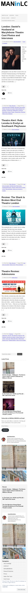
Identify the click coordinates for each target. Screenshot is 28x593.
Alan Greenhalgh (17, 41)
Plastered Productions (8, 20)
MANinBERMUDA (8, 568)
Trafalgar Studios (12, 340)
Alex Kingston (15, 335)
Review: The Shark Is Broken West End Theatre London (13, 200)
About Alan (5, 15)
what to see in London (21, 340)
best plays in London (10, 108)
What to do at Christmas (7, 113)
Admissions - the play (6, 335)
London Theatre (19, 337)
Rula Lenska (19, 185)
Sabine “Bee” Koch (8, 576)
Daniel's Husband (19, 108)
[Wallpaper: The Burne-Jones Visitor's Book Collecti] (14, 457)
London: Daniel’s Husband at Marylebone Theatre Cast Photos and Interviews (13, 32)
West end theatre (9, 189)
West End (23, 112)
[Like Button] (3, 86)
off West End (9, 110)
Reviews (12, 15)
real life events (13, 185)
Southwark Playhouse (6, 187)
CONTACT (6, 566)
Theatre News (18, 112)
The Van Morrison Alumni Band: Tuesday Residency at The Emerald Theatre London (12, 413)
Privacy (5, 573)
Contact (13, 18)
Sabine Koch (14, 277)
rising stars (8, 338)
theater (9, 112)
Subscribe (5, 430)
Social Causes (5, 18)
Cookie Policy (5, 586)
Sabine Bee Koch (14, 338)
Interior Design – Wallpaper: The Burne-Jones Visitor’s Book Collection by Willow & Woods (14, 376)
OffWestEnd (15, 110)
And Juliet (17, 107)
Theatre (12, 112)
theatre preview (19, 187)
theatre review (13, 264)
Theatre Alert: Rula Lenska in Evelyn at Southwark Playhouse (14, 123)
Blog (17, 15)
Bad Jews (20, 335)
